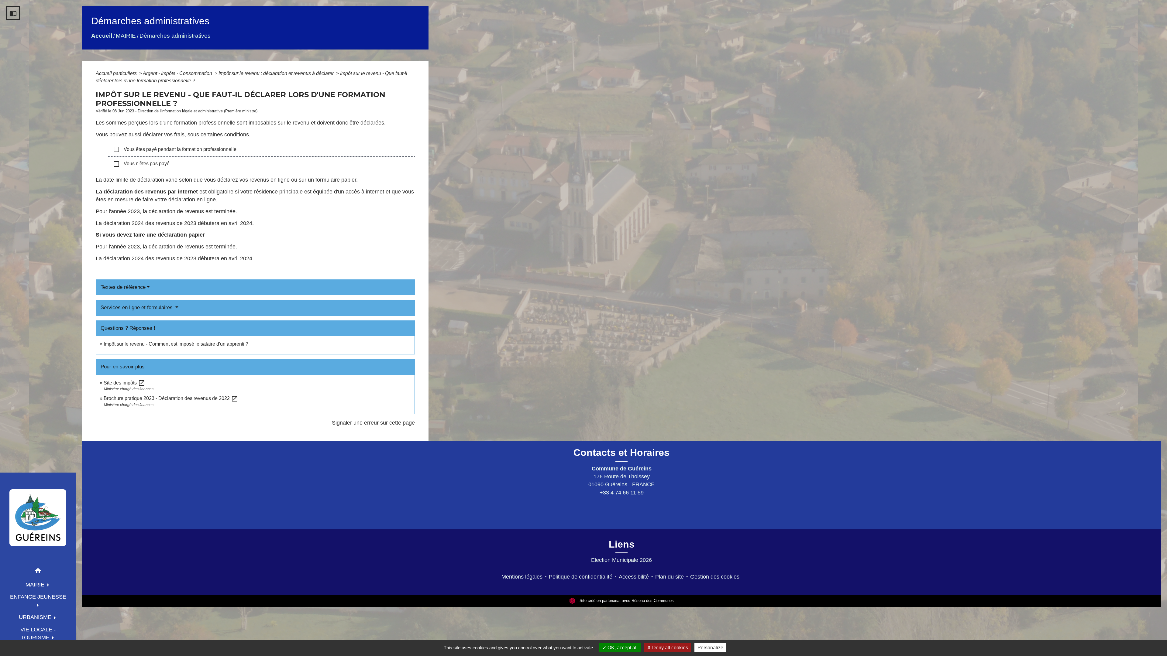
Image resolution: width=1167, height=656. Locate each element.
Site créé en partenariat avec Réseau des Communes (626, 600)
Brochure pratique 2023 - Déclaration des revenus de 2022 (171, 398)
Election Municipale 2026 (621, 560)
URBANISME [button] (36, 617)
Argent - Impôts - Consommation (178, 73)
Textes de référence (123, 287)
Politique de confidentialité (580, 577)
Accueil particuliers (117, 73)
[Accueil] (38, 517)
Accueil (101, 35)
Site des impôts (124, 382)
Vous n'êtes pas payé (141, 164)
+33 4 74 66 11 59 (622, 493)
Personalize (710, 647)
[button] (38, 572)
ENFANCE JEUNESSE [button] (38, 597)
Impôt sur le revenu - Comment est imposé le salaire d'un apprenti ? (176, 344)
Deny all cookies (669, 647)
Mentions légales (521, 577)
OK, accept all (622, 647)
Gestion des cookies (714, 577)
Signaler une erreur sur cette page (373, 423)
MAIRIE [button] (36, 585)
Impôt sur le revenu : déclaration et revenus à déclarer (277, 73)
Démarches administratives (175, 35)
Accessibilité (634, 577)
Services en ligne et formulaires (137, 307)
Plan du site (669, 577)
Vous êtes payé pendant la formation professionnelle (174, 149)
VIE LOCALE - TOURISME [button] (38, 634)
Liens (622, 544)
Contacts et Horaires (621, 452)
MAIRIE (126, 35)
